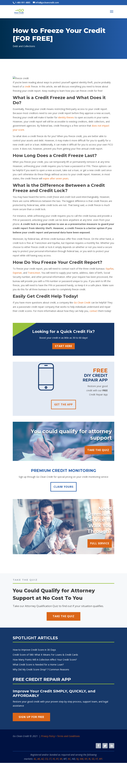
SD (93, 758)
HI (54, 758)
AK (38, 758)
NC (69, 758)
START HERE (63, 346)
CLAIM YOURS (63, 487)
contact (93, 310)
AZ (42, 758)
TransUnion (34, 272)
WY (100, 758)
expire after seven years (55, 178)
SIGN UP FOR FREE (31, 717)
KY (57, 758)
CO (46, 758)
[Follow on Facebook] (98, 745)
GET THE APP (63, 404)
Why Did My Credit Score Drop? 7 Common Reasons (41, 669)
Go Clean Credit (82, 302)
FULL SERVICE (99, 543)
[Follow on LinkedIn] (111, 745)
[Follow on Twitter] (105, 745)
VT (96, 758)
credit (27, 86)
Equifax (109, 268)
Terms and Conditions (68, 736)
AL (35, 758)
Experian (17, 272)
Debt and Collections (24, 46)
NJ (77, 758)
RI (89, 758)
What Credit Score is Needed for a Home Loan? (38, 664)
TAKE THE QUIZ (98, 450)
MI (61, 758)
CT (50, 758)
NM (81, 758)
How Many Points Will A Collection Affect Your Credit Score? (45, 660)
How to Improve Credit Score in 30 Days (34, 650)
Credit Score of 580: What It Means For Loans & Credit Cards (45, 655)
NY (86, 758)
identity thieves (66, 117)
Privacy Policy (48, 736)
